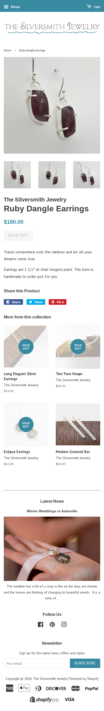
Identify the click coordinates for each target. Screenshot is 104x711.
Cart (96, 7)
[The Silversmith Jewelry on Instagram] (64, 625)
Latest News (52, 501)
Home (7, 50)
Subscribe (85, 663)
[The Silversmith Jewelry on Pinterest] (52, 625)
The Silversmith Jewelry (50, 678)
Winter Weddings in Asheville (52, 511)
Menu (15, 7)
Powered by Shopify (83, 678)
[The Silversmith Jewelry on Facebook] (40, 625)
